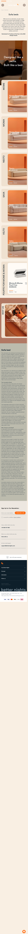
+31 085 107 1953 (5, 527)
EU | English (22, 1)
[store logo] (13, 4)
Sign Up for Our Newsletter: (10, 508)
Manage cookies (8, 594)
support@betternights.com (8, 545)
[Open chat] (24, 931)
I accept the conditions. (12, 517)
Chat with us (4, 536)
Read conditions (17, 517)
